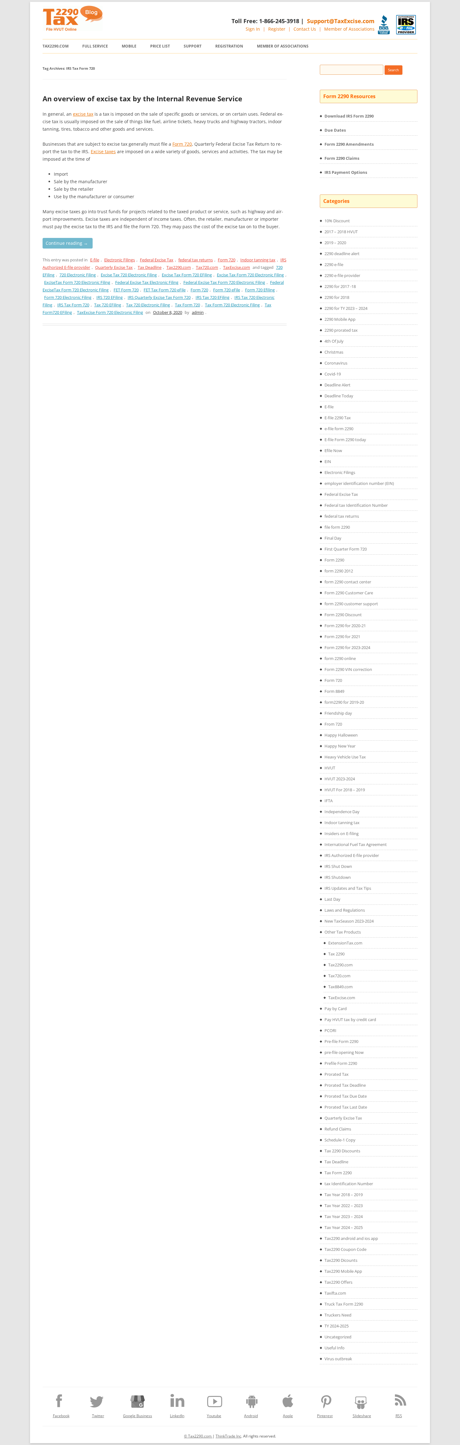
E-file (94, 260)
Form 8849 (334, 691)
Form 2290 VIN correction (348, 669)
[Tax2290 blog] (73, 29)
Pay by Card (336, 1008)
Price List (160, 46)
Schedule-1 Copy (340, 1140)
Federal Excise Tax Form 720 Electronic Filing (224, 282)
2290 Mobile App (340, 319)
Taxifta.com (335, 1293)
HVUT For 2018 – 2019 (345, 790)
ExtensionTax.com (345, 943)
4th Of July (334, 341)
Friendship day (338, 713)
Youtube (214, 1415)
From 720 (333, 724)
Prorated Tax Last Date (346, 1107)
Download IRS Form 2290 (349, 116)
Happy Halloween (341, 735)
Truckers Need (338, 1315)
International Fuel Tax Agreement (356, 844)
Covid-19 (333, 374)
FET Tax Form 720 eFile (165, 290)
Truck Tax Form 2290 (344, 1304)
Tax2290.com (56, 46)
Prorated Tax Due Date (346, 1096)
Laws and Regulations (345, 910)
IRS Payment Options (346, 172)
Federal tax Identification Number (356, 505)
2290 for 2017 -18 (340, 286)
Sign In (253, 29)
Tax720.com (207, 267)
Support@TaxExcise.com (341, 21)
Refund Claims (338, 1129)
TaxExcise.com (236, 267)
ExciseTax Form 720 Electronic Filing (77, 282)
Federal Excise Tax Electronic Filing (146, 282)
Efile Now (333, 450)
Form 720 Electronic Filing (67, 297)
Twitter (98, 1415)
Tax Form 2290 (338, 1173)
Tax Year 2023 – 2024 (344, 1216)
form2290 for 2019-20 (344, 702)
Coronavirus (336, 363)
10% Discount (337, 221)
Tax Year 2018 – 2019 (344, 1194)
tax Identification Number (349, 1183)
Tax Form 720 (187, 305)
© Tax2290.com (198, 1436)
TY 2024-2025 (337, 1326)
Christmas (334, 352)
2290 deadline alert (342, 253)
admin (198, 312)
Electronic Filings (119, 260)
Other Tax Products (343, 932)
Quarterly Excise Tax (114, 267)
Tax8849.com (340, 986)
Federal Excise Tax (156, 260)
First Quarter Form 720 (346, 549)
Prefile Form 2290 (341, 1063)
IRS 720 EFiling (109, 297)
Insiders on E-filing (342, 833)
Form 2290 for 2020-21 (345, 625)
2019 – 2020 (335, 242)
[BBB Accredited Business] (384, 24)
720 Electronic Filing (77, 275)
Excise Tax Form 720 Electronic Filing (250, 275)
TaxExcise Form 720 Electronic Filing (110, 312)
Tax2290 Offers (338, 1282)
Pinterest (325, 1415)
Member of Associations (349, 29)
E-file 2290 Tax (338, 417)
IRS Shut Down (338, 866)
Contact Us (305, 29)
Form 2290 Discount (343, 614)
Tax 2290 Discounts (342, 1151)
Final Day (333, 538)
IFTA (329, 800)
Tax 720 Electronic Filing (148, 305)
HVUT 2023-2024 (340, 779)
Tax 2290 (336, 954)
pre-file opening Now (344, 1052)
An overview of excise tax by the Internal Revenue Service (142, 98)
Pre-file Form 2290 (341, 1041)
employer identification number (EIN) (359, 483)
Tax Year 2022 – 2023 (344, 1205)
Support (193, 46)
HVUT (330, 768)
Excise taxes (103, 151)
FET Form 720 (126, 290)
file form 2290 (337, 527)
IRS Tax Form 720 (73, 305)
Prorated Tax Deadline (345, 1085)
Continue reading (67, 243)
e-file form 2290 (339, 428)
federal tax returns (195, 260)
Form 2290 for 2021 (342, 636)
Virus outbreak (338, 1359)
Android (251, 1415)
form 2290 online (340, 658)
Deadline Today (339, 396)
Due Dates (335, 130)
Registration (229, 46)
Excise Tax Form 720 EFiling (187, 275)
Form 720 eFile (226, 290)
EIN (328, 461)
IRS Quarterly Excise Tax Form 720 (159, 297)
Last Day (332, 899)
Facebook (61, 1415)
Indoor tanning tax (257, 260)
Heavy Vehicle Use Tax (345, 757)
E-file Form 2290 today (345, 439)
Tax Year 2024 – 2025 (344, 1227)
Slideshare (362, 1415)
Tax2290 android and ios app (351, 1238)
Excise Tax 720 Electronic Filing (129, 275)
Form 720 (182, 144)
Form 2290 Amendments (349, 144)
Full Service (95, 46)
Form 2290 (334, 560)
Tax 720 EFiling (107, 305)
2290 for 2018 (337, 297)
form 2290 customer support (351, 604)
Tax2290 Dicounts (341, 1260)
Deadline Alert (337, 385)
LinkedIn (177, 1415)
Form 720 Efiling (260, 290)
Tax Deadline (149, 267)
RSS (399, 1415)
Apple (288, 1415)
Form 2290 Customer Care (349, 593)
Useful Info (335, 1348)
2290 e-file (334, 264)
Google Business (137, 1415)
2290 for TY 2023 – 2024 (346, 308)
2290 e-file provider (342, 275)
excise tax (83, 114)
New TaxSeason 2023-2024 (349, 921)
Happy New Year (340, 746)
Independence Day (342, 811)
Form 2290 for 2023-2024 (347, 647)
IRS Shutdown (338, 877)
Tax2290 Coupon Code (345, 1249)
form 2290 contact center (348, 582)
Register (276, 29)
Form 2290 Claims (342, 158)
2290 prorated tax (341, 330)
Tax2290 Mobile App (343, 1271)
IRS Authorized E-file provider (352, 855)
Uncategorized (338, 1337)
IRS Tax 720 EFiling (212, 297)
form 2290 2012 (339, 571)
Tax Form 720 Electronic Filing (232, 305)
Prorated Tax (337, 1074)
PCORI (330, 1030)
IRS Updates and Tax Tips (348, 888)
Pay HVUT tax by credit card (350, 1019)
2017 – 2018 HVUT (341, 231)
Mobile (129, 46)
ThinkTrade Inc (228, 1436)
